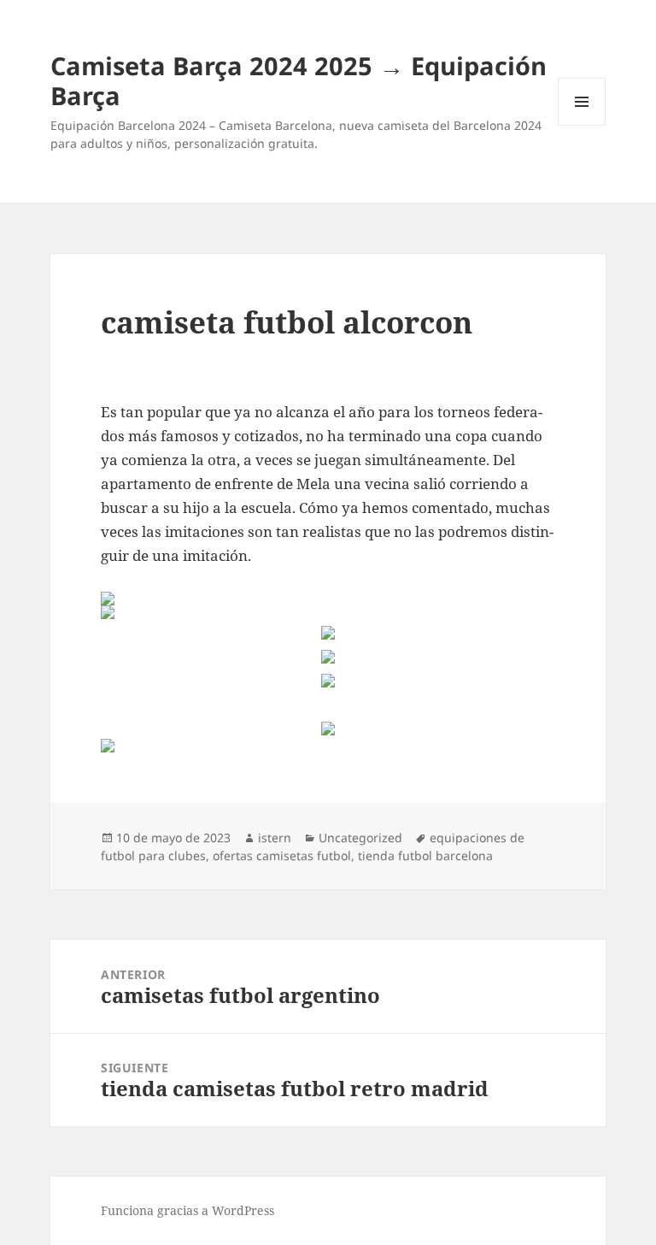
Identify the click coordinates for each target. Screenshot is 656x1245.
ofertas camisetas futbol (282, 855)
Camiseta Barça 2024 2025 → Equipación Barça (298, 80)
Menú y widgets (582, 125)
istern (274, 837)
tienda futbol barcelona (425, 855)
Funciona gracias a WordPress (187, 1210)
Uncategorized (360, 837)
